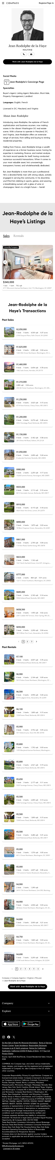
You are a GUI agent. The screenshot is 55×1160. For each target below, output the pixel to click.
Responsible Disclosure (38, 1045)
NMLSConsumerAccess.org (13, 1146)
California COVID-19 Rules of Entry (25, 1051)
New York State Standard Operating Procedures (25, 1128)
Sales (6, 236)
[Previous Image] (5, 262)
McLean (38, 978)
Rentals (18, 236)
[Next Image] (50, 262)
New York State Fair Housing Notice (22, 1127)
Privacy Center (8, 1045)
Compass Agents (18, 978)
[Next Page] (36, 641)
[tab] (6, 236)
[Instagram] (4, 1036)
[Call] (24, 54)
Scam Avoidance (21, 1045)
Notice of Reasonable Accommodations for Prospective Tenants (23, 1130)
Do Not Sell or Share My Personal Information (20, 1043)
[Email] (31, 54)
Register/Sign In (46, 3)
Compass (5, 978)
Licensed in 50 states (11, 1149)
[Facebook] (9, 1036)
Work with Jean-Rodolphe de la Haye (27, 62)
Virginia (30, 978)
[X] (14, 1036)
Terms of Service (45, 1043)
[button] (3, 3)
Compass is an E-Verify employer (15, 1048)
